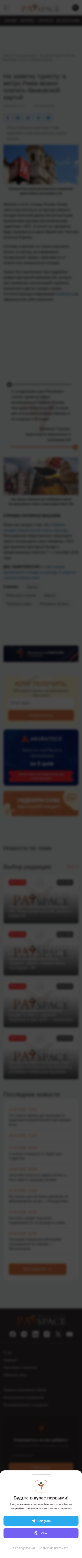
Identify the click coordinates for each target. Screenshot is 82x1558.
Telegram (44, 1521)
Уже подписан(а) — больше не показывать (41, 1548)
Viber (44, 1533)
